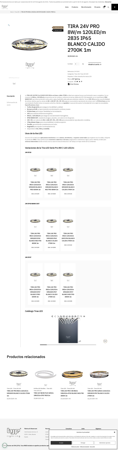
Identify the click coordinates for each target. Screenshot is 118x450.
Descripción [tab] (11, 96)
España (26, 437)
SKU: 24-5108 (52, 194)
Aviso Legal (92, 446)
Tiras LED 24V (84, 74)
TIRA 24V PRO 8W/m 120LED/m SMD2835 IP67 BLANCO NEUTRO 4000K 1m (68, 292)
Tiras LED (77, 74)
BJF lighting (76, 79)
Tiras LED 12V (37, 390)
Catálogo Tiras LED (34, 311)
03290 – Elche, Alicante (30, 434)
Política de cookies (75, 446)
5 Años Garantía (78, 76)
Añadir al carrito (93, 64)
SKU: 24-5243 (68, 245)
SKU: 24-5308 (68, 301)
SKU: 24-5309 (35, 301)
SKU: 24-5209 (35, 247)
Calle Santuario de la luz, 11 (31, 432)
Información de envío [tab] (12, 103)
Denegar (83, 442)
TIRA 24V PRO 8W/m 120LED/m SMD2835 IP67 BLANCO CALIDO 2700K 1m (52, 292)
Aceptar (61, 442)
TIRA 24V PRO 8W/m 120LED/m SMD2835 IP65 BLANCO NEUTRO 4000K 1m (35, 238)
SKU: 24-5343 (52, 301)
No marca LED (87, 76)
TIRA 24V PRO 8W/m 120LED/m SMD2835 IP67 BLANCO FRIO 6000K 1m (35, 292)
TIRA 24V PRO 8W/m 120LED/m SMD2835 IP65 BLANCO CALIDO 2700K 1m (52, 238)
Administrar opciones (104, 442)
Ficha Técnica (74, 84)
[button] (114, 432)
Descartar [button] (108, 2)
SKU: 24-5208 (52, 247)
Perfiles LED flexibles (39, 388)
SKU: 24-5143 (68, 194)
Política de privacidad (84, 446)
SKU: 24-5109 (35, 194)
